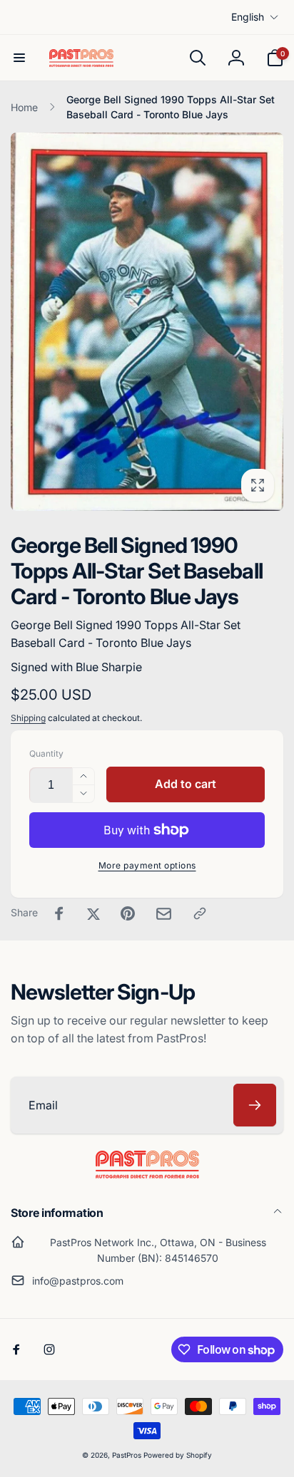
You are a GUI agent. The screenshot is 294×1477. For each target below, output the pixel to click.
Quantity (46, 753)
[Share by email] (164, 914)
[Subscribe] (254, 1105)
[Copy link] (200, 913)
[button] (19, 57)
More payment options (147, 865)
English (247, 17)
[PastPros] (147, 1174)
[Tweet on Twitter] (93, 913)
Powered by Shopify (177, 1455)
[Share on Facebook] (59, 913)
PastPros (126, 1455)
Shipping (28, 717)
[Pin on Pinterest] (128, 913)
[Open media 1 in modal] (147, 321)
